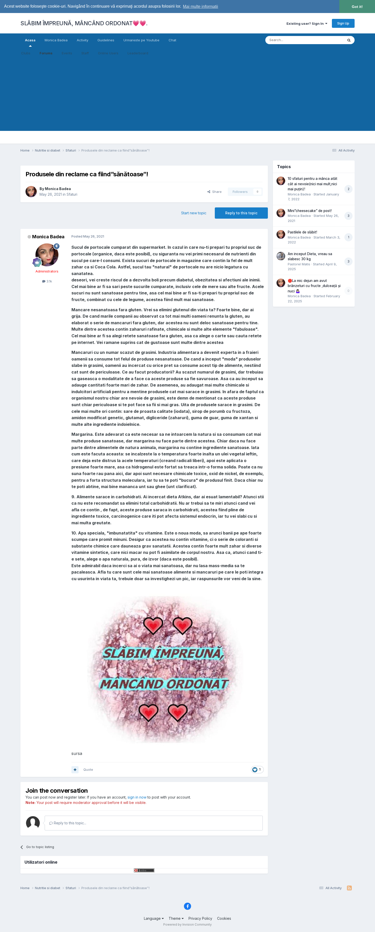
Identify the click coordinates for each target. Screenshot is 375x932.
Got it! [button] (357, 7)
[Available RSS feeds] (349, 888)
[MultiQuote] (75, 769)
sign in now (137, 797)
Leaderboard (138, 53)
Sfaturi (72, 194)
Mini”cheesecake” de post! (310, 211)
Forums (46, 53)
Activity (82, 40)
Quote (88, 769)
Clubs (25, 53)
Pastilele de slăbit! (302, 232)
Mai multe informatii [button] (200, 6)
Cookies (224, 918)
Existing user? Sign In (305, 23)
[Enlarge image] (164, 667)
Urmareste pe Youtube (141, 40)
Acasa (30, 40)
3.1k (48, 281)
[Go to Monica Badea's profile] (31, 191)
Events (67, 53)
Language (153, 918)
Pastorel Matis (299, 264)
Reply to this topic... (69, 823)
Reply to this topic (241, 213)
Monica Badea (56, 40)
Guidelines (105, 40)
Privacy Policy (200, 918)
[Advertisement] (187, 95)
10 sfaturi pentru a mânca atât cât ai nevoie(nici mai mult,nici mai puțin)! (312, 184)
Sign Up (343, 23)
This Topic (328, 40)
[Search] (349, 40)
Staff (85, 53)
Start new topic (193, 213)
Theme (175, 918)
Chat (172, 40)
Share (216, 192)
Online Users (108, 53)
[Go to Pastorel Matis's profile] (281, 256)
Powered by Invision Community (187, 924)
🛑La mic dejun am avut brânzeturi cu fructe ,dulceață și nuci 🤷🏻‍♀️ (314, 286)
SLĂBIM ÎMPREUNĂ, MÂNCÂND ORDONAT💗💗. (84, 23)
